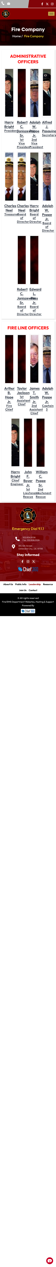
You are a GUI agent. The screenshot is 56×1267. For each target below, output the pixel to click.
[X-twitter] (47, 4)
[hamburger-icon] (51, 14)
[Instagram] (52, 4)
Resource (48, 584)
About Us (8, 584)
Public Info (20, 584)
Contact (33, 590)
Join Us (22, 590)
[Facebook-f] (42, 4)
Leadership (35, 584)
